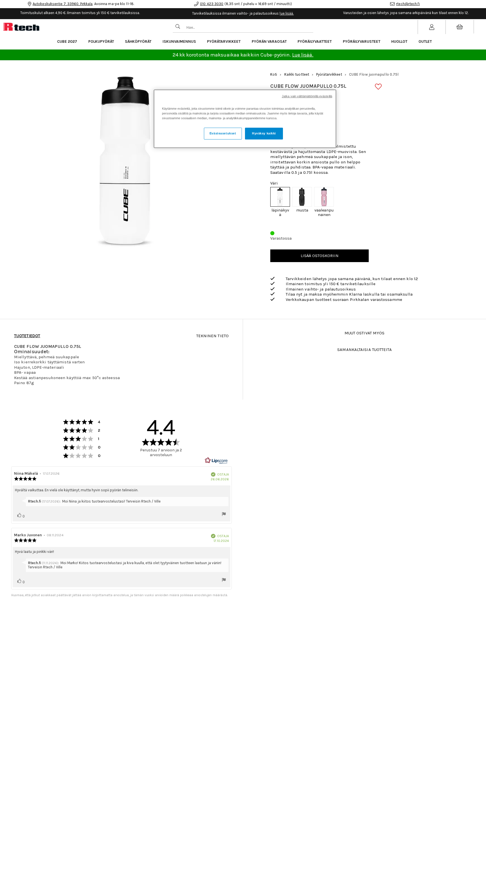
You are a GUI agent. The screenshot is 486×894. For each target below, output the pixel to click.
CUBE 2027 (67, 41)
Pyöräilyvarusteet (361, 41)
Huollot (399, 41)
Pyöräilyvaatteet (315, 41)
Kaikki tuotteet (296, 74)
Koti (273, 74)
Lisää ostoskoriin (320, 255)
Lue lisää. (303, 55)
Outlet (425, 41)
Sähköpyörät (138, 41)
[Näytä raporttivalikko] (224, 514)
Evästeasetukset (223, 133)
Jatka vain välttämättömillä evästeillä (307, 96)
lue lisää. (287, 13)
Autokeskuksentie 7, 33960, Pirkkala (63, 4)
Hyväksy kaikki (264, 133)
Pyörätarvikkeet (223, 41)
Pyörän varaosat (269, 41)
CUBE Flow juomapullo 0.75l (374, 74)
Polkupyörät (101, 41)
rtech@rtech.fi (408, 4)
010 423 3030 (211, 4)
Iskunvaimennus (179, 41)
